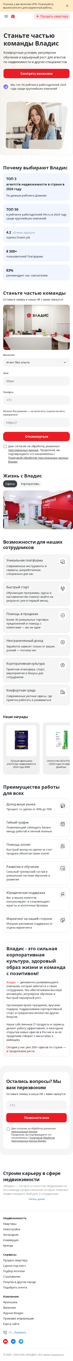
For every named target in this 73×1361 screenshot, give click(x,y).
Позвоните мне (36, 1118)
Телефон (8, 392)
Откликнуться (36, 436)
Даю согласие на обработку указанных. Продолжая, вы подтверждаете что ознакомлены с (38, 453)
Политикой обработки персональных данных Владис (33, 1139)
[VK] (13, 1341)
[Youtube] (5, 1341)
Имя (5, 373)
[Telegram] (21, 1341)
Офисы (10, 484)
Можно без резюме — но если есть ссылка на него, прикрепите (34, 412)
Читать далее (36, 1199)
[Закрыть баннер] (67, 6)
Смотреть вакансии (36, 73)
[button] (36, 362)
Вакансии (9, 355)
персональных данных (23, 450)
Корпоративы (30, 484)
